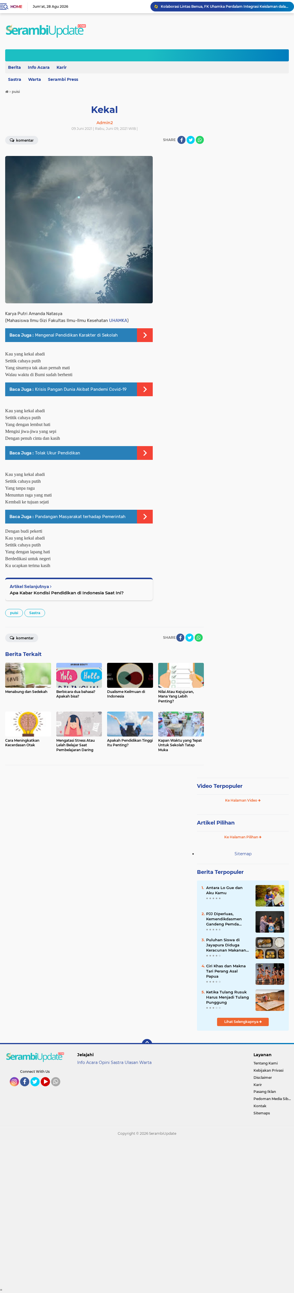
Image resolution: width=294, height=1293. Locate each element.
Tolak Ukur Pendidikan (57, 453)
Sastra (34, 613)
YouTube (49, 1088)
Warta (34, 79)
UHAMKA (118, 320)
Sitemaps (262, 1113)
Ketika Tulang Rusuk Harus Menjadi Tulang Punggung (227, 997)
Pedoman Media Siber (273, 1099)
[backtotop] (147, 1044)
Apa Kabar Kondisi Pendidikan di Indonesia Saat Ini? (67, 592)
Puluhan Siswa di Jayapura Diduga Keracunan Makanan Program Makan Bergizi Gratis (226, 945)
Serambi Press (63, 79)
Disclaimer (263, 1077)
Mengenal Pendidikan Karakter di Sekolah (76, 335)
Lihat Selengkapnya (241, 1021)
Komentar (24, 638)
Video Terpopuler (220, 786)
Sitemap (243, 853)
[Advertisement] (147, 1213)
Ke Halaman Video (241, 800)
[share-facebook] (181, 140)
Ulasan (131, 1062)
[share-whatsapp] (200, 140)
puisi (14, 613)
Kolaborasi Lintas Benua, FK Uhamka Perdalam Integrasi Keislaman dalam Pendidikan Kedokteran (225, 6)
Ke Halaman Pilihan (241, 837)
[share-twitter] (191, 140)
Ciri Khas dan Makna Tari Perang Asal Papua (226, 971)
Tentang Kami (266, 1063)
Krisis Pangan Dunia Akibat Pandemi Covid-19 (81, 389)
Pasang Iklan (265, 1091)
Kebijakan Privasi (268, 1070)
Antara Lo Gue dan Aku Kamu (224, 890)
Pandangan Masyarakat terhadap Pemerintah (80, 516)
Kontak (260, 1106)
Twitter (37, 1088)
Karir (62, 67)
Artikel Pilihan (216, 823)
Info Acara (39, 67)
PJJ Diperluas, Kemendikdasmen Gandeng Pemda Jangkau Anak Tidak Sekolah (226, 919)
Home (16, 6)
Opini (104, 1062)
